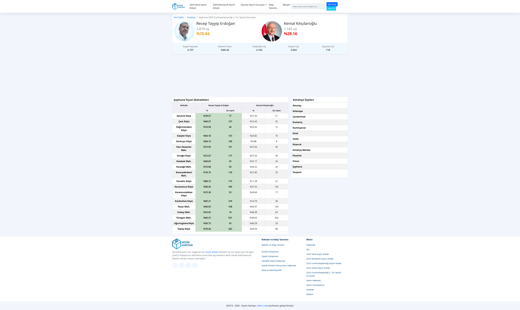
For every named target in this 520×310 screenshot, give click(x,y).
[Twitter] (175, 265)
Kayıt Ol (331, 8)
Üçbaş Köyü (184, 228)
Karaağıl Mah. (184, 166)
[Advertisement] (260, 75)
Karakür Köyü (183, 181)
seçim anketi (211, 252)
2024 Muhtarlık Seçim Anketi (224, 6)
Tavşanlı (297, 172)
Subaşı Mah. (184, 212)
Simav (296, 161)
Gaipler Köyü (184, 135)
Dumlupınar (299, 127)
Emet (295, 133)
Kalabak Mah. (183, 161)
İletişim (286, 4)
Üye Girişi (332, 4)
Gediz (296, 138)
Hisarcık (297, 144)
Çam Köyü (183, 121)
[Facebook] (188, 265)
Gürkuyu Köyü (184, 141)
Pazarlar (297, 155)
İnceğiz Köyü (184, 155)
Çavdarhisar (299, 116)
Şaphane (297, 166)
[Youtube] (195, 265)
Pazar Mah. (184, 206)
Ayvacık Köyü (184, 115)
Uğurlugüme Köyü (184, 223)
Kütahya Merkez (301, 149)
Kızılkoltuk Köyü (184, 201)
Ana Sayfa (179, 17)
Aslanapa (298, 111)
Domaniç (297, 122)
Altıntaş (297, 105)
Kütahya (191, 17)
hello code (262, 305)
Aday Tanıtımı (273, 6)
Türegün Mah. (183, 217)
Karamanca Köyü (184, 186)
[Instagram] (181, 265)
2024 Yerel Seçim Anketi (198, 6)
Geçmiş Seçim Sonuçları (253, 4)
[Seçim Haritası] (178, 6)
